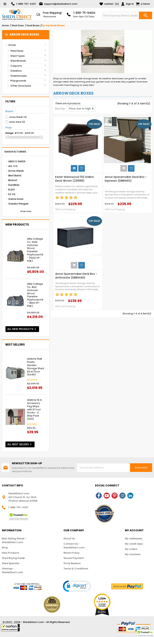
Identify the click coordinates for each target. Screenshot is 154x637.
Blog (5, 547)
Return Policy (71, 553)
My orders (131, 549)
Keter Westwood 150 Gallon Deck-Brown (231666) (74, 179)
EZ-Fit (11, 194)
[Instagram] (122, 496)
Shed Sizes (16, 51)
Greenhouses (18, 76)
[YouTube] (107, 496)
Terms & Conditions (75, 568)
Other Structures (20, 86)
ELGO (11, 189)
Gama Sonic (15, 199)
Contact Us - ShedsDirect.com (74, 545)
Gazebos (16, 70)
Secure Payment (73, 558)
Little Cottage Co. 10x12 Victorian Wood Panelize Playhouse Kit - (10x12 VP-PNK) (35, 250)
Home (12, 45)
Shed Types (17, 56)
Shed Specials (10, 563)
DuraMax (13, 185)
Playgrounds (18, 80)
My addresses (133, 538)
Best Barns (14, 175)
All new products (22, 329)
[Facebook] (99, 496)
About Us (69, 538)
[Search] (145, 15)
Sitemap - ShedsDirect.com (12, 570)
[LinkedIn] (130, 496)
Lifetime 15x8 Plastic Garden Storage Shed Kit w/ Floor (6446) (35, 366)
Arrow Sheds (16, 171)
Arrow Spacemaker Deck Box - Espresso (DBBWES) (126, 179)
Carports (16, 66)
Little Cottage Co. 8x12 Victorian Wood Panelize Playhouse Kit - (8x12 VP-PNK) (35, 295)
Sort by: (60, 108)
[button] (10, 627)
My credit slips (134, 544)
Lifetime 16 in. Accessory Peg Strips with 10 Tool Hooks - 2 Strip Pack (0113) (34, 410)
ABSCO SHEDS (16, 161)
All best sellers (20, 444)
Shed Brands (18, 61)
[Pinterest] (115, 496)
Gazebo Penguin (18, 203)
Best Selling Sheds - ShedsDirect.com (14, 540)
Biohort (12, 180)
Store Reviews (72, 563)
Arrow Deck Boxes (22, 34)
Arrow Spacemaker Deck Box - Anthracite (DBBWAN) (76, 275)
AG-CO (12, 166)
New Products (10, 553)
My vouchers (132, 554)
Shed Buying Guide (13, 558)
